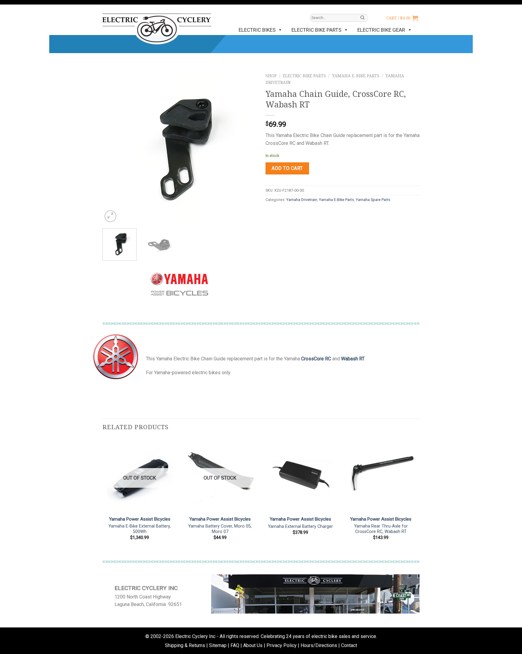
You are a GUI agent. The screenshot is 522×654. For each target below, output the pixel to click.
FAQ (234, 645)
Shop (271, 75)
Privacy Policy (281, 645)
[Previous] (113, 146)
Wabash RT (353, 359)
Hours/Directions (319, 645)
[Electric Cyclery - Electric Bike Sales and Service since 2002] (156, 26)
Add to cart (287, 168)
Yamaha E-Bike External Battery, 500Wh (139, 529)
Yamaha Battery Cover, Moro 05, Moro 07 (220, 529)
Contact (349, 645)
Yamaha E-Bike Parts (355, 75)
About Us (253, 645)
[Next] (245, 146)
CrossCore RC (316, 359)
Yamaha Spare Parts (373, 199)
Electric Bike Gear (381, 30)
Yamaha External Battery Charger (300, 526)
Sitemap (218, 645)
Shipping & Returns (185, 645)
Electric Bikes (257, 30)
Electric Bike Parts (316, 30)
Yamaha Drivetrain (301, 199)
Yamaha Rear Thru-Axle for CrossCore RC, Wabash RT (381, 529)
